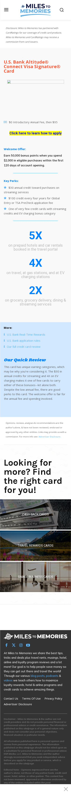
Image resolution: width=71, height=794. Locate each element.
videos (8, 680)
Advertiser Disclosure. (50, 436)
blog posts (38, 676)
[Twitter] (13, 645)
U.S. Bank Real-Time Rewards (26, 334)
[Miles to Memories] (35, 10)
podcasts (52, 676)
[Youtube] (28, 645)
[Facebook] (6, 645)
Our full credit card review (24, 346)
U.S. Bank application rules (23, 340)
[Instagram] (20, 645)
